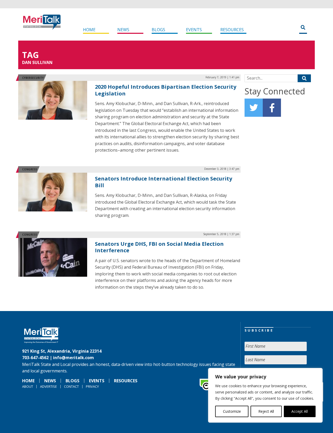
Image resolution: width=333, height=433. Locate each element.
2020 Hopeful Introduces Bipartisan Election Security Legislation (165, 90)
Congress (29, 169)
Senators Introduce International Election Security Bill (163, 182)
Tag (30, 54)
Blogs (158, 30)
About (27, 386)
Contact (71, 386)
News (123, 30)
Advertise (48, 386)
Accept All (299, 411)
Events (194, 30)
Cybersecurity (33, 78)
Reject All (266, 411)
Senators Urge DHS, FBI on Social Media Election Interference (159, 247)
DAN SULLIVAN (37, 62)
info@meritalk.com (73, 357)
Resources (232, 30)
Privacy (92, 386)
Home (89, 30)
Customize (232, 411)
